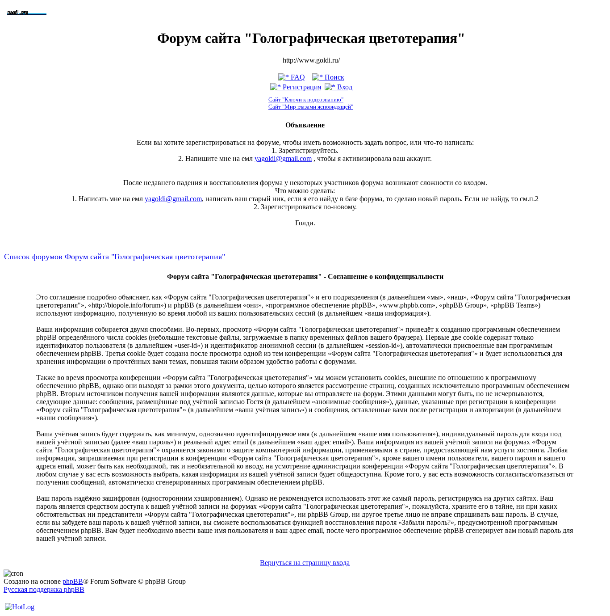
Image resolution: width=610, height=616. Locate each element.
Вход (343, 87)
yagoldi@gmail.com (283, 158)
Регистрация (301, 87)
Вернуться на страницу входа (305, 562)
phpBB (73, 581)
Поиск (333, 77)
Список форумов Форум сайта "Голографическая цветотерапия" (114, 256)
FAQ (297, 77)
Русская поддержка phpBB (44, 589)
